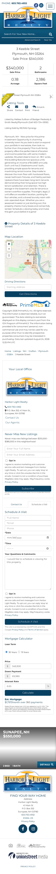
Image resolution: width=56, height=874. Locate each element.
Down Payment (13, 671)
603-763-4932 (14, 407)
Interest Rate (12, 681)
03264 (10, 354)
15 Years (25, 652)
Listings (17, 351)
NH (24, 351)
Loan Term (10, 644)
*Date (8, 532)
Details (45, 764)
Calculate (28, 692)
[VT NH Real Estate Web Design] (28, 855)
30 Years (12, 652)
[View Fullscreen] (9, 255)
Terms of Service (35, 630)
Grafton (32, 351)
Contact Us (12, 417)
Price (7, 661)
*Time (8, 543)
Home (8, 351)
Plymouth (43, 351)
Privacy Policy (11, 482)
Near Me (48, 40)
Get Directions (28, 294)
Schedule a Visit (39, 504)
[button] (50, 34)
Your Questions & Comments (20, 554)
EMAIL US (28, 818)
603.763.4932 (19, 3)
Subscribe (28, 488)
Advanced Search (32, 40)
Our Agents (12, 422)
